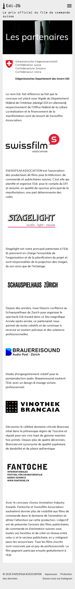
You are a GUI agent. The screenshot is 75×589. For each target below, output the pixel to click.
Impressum (51, 574)
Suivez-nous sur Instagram (57, 578)
